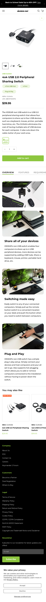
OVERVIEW (8, 172)
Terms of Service (8, 497)
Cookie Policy (7, 516)
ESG (4, 454)
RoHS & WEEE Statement (12, 523)
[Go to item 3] (20, 66)
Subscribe (11, 559)
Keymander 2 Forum (10, 465)
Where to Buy (7, 485)
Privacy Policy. (12, 580)
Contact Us (6, 458)
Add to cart (23, 158)
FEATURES (23, 172)
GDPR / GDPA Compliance (12, 520)
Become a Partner (9, 478)
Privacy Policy (7, 512)
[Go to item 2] (12, 66)
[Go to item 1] (5, 66)
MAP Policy (6, 527)
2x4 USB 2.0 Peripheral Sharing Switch (15, 429)
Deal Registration (9, 481)
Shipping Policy (8, 505)
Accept (22, 585)
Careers (5, 462)
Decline (22, 591)
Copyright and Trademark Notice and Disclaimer (21, 531)
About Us (5, 451)
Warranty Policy (8, 501)
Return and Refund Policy (12, 508)
